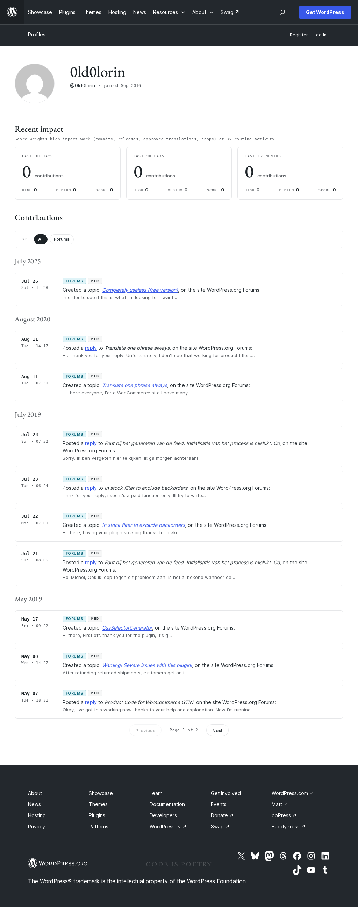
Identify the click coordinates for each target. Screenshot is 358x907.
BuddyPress (289, 826)
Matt (280, 804)
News (34, 804)
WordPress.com (293, 793)
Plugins (97, 815)
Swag (220, 826)
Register (299, 34)
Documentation (167, 804)
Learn (156, 793)
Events (219, 804)
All (40, 239)
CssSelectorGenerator (127, 628)
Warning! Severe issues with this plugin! (147, 665)
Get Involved (226, 793)
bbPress (284, 815)
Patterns (98, 826)
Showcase (101, 793)
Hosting (37, 815)
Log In (320, 34)
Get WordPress (325, 12)
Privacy (36, 826)
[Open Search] (282, 12)
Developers (163, 815)
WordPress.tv (168, 826)
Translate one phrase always (134, 385)
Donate (222, 815)
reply (91, 348)
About (35, 793)
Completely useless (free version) (140, 290)
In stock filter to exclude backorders (143, 525)
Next (217, 730)
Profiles (36, 34)
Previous (145, 730)
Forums (62, 239)
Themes (98, 804)
